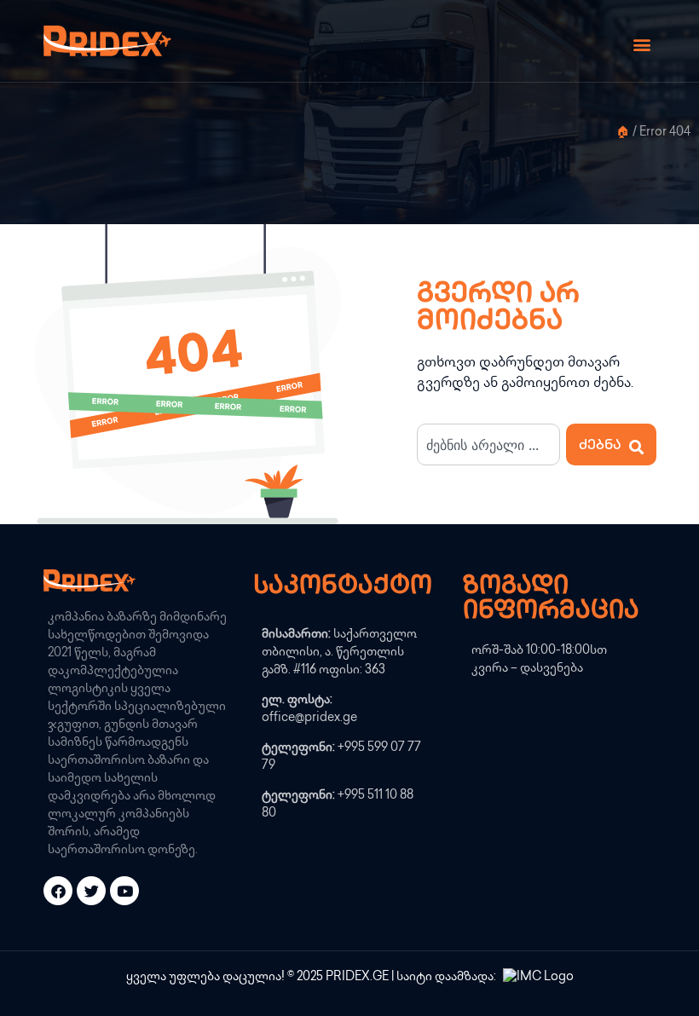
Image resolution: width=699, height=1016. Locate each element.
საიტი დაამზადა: (447, 977)
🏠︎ (623, 133)
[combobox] (488, 444)
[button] (641, 45)
